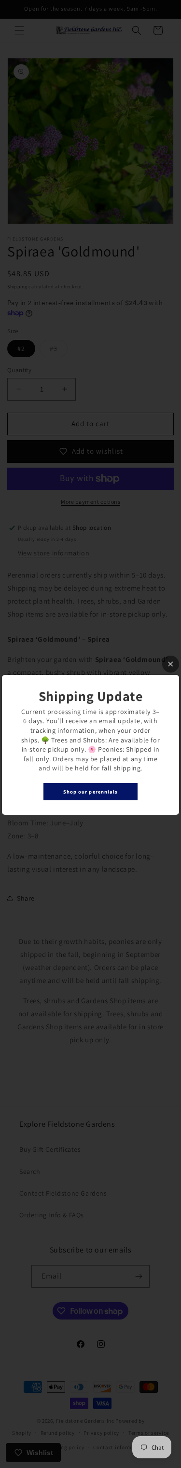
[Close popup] (170, 664)
